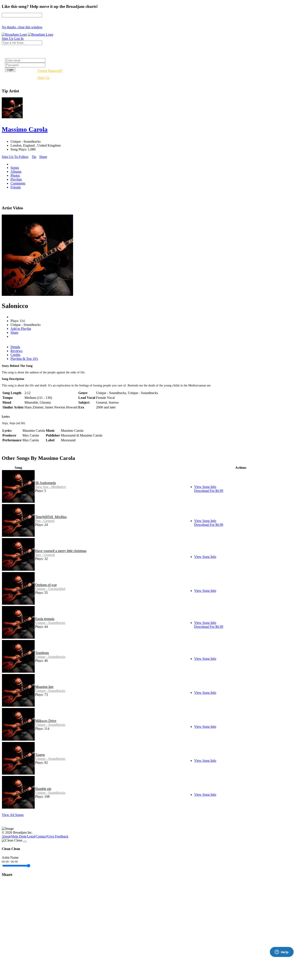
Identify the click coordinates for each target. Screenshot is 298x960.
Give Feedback (57, 836)
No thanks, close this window (22, 27)
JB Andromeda (45, 483)
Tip (34, 157)
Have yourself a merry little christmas (60, 551)
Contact (41, 836)
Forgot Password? (50, 71)
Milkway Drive (45, 721)
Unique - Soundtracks (50, 623)
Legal (31, 836)
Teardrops (42, 653)
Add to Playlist (20, 328)
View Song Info (205, 487)
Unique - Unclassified (50, 589)
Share (43, 157)
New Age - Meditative (50, 487)
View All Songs (13, 815)
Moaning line (44, 687)
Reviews (16, 351)
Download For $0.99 (208, 491)
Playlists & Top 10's (24, 359)
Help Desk (18, 836)
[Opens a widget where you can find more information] (282, 952)
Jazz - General (45, 555)
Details (15, 347)
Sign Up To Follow (15, 157)
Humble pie (43, 789)
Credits (15, 355)
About (6, 836)
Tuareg (40, 755)
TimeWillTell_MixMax (51, 517)
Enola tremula (44, 619)
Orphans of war (46, 585)
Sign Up (43, 78)
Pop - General (44, 521)
